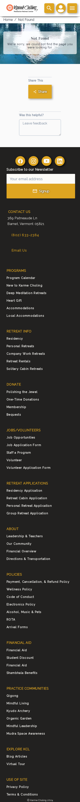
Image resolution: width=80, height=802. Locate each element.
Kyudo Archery (18, 711)
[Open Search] (49, 8)
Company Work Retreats (26, 353)
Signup (44, 191)
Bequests (14, 414)
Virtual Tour (16, 764)
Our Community (19, 543)
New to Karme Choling (24, 285)
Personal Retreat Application (29, 505)
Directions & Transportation (28, 558)
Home (8, 20)
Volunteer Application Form (29, 467)
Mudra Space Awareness (26, 733)
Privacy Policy (18, 787)
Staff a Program (19, 452)
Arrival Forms (17, 627)
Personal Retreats (20, 346)
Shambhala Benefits (22, 672)
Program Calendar (21, 278)
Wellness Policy (19, 589)
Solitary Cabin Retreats (25, 368)
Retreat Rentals (19, 361)
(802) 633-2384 (25, 235)
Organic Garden (19, 718)
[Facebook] (20, 161)
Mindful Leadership (22, 726)
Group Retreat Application (27, 513)
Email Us (19, 250)
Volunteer (14, 460)
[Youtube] (46, 161)
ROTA (11, 619)
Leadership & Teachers (25, 536)
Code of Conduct (20, 596)
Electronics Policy (21, 604)
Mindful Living (18, 703)
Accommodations (20, 308)
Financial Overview (21, 551)
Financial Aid (17, 650)
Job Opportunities (21, 437)
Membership (16, 407)
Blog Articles (17, 756)
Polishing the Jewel (22, 392)
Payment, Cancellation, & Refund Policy (38, 581)
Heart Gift (14, 300)
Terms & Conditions (22, 794)
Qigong (12, 695)
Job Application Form (24, 445)
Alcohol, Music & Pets (24, 612)
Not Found (26, 20)
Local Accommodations (25, 315)
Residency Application (24, 490)
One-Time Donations (23, 399)
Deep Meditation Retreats (27, 293)
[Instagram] (33, 161)
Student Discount (20, 657)
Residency (15, 338)
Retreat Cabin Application (27, 498)
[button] (61, 8)
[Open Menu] (72, 8)
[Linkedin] (60, 161)
